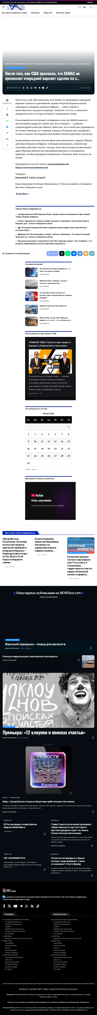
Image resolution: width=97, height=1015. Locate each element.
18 (42, 448)
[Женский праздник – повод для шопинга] (48, 627)
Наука (5, 798)
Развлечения (9, 727)
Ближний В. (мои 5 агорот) (30, 177)
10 (35, 441)
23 (28, 456)
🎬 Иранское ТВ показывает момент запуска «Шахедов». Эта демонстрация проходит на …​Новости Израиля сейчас (52, 235)
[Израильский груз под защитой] (31, 309)
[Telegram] (21, 906)
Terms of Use (51, 2)
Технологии (14, 798)
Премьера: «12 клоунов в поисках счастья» (44, 732)
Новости (7, 820)
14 (62, 441)
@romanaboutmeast (58, 164)
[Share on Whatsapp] (31, 88)
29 (68, 456)
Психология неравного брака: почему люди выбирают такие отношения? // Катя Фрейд (68, 861)
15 (69, 441)
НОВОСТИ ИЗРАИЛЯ (48, 597)
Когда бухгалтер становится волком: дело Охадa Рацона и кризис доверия (56, 295)
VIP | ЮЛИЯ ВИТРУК (14, 858)
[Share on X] (27, 88)
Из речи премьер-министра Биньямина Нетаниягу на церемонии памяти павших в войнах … (47, 544)
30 (28, 463)
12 (49, 441)
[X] (9, 906)
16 (28, 448)
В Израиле (45, 274)
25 (42, 456)
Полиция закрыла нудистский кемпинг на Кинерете (30, 656)
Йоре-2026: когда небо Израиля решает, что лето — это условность (55, 319)
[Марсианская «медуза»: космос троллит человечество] (31, 284)
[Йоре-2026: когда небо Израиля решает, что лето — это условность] (31, 321)
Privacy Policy (36, 2)
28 (62, 456)
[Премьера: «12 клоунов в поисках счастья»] (48, 700)
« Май (27, 469)
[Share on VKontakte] (35, 88)
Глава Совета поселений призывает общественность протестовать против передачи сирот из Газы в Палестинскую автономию (71, 829)
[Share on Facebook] (23, 88)
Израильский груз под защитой (53, 306)
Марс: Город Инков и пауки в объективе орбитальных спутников (38, 801)
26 (48, 456)
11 (42, 441)
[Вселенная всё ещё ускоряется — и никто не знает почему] (31, 272)
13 (55, 441)
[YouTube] (15, 906)
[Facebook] (4, 906)
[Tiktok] (38, 906)
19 (49, 448)
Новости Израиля (12, 648)
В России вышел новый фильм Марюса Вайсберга (20, 826)
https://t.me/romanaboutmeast (31, 167)
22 (68, 448)
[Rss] (32, 906)
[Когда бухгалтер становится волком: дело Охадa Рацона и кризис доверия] (31, 296)
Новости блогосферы (15, 68)
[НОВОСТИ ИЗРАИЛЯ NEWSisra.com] (16, 7)
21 (62, 448)
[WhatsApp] (27, 906)
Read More (22, 194)
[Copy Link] (47, 88)
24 (35, 456)
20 (55, 448)
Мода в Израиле (12, 640)
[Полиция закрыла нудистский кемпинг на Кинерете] (88, 661)
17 (35, 448)
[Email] (43, 88)
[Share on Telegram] (39, 88)
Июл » (34, 469)
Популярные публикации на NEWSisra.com (48, 592)
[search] (79, 7)
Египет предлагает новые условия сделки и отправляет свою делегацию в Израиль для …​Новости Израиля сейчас (52, 222)
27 (55, 456)
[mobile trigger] (5, 7)
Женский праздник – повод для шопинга (35, 644)
